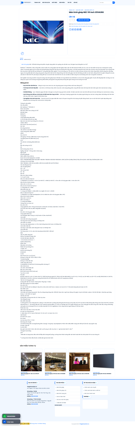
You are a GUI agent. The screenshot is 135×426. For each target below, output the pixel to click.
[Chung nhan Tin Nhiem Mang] (38, 423)
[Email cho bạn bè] (75, 29)
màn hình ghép (74, 26)
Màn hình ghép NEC (94, 24)
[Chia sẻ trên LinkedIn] (80, 29)
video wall (90, 26)
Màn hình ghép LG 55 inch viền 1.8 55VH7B (79, 373)
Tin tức (70, 2)
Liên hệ (75, 2)
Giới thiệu (54, 2)
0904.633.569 (34, 396)
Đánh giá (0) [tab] (27, 59)
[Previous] (20, 363)
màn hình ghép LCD (82, 26)
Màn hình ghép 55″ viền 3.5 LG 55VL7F (30, 373)
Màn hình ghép (79, 10)
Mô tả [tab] (21, 59)
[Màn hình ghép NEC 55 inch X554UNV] (103, 362)
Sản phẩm (62, 2)
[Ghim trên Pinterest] (78, 29)
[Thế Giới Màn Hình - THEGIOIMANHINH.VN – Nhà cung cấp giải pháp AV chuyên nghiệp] (25, 2)
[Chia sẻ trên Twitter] (73, 29)
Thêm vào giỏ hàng (83, 20)
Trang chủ (37, 2)
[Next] (115, 363)
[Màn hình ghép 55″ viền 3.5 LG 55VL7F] (31, 362)
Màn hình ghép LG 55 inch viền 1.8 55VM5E (55, 373)
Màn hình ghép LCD (89, 10)
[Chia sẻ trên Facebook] (70, 29)
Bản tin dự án (46, 2)
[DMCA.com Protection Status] (25, 423)
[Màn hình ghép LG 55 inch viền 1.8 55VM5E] (55, 362)
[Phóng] (22, 53)
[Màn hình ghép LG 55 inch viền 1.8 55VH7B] (79, 362)
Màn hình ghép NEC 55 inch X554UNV (102, 373)
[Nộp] (114, 2)
